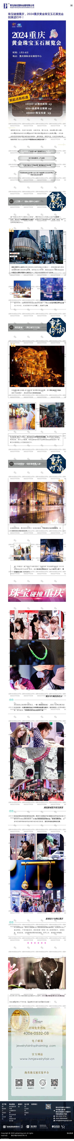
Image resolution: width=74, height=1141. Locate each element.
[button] (71, 5)
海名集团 (70, 1133)
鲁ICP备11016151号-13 (19, 1135)
